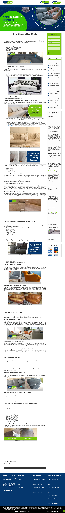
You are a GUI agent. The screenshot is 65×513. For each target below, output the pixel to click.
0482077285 (20, 37)
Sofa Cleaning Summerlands (53, 75)
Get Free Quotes (51, 5)
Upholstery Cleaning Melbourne (39, 479)
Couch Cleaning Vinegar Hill (53, 93)
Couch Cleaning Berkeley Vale (54, 103)
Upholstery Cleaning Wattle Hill (54, 91)
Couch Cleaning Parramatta (53, 484)
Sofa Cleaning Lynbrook (53, 63)
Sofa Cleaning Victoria (8, 463)
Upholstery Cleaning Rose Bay (54, 102)
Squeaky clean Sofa (6, 480)
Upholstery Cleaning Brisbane (39, 484)
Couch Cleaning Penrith (53, 495)
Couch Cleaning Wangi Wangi (54, 77)
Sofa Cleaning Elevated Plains (54, 85)
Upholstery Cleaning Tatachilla (54, 65)
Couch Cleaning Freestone (53, 89)
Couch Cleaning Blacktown (53, 503)
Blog (46, 5)
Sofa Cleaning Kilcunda (8, 467)
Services (21, 5)
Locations (16, 5)
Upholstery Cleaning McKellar (54, 105)
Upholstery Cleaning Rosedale (54, 98)
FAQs (32, 5)
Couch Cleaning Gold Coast (53, 479)
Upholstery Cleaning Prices (39, 5)
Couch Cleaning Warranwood (54, 100)
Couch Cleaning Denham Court (54, 95)
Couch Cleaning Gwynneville (54, 96)
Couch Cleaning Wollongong (54, 487)
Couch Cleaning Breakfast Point (54, 73)
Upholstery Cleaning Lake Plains (54, 83)
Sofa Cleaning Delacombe (53, 81)
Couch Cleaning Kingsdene (30, 467)
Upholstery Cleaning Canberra (39, 487)
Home (12, 5)
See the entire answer (51, 122)
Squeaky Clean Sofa (20, 511)
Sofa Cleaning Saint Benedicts (54, 70)
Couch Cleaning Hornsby (53, 498)
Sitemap (20, 484)
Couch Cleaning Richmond (53, 500)
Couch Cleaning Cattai (52, 107)
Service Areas (26, 5)
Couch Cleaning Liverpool (53, 492)
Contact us (21, 487)
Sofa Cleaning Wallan (52, 71)
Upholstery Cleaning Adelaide (39, 492)
